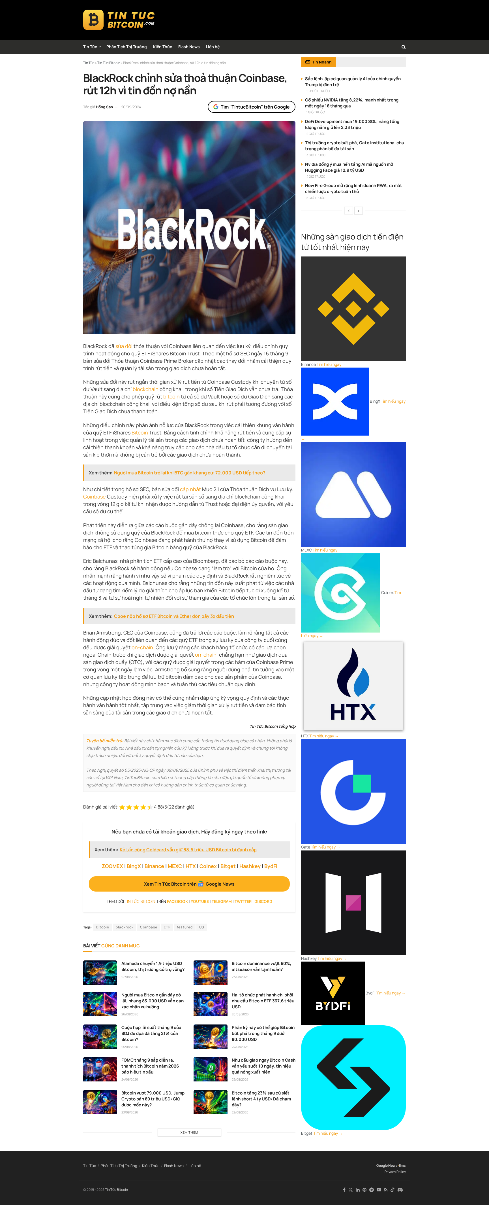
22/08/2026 (240, 1112)
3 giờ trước (315, 155)
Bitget (228, 866)
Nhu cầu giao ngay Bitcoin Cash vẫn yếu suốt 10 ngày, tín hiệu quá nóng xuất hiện (263, 1066)
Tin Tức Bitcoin (116, 1189)
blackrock (125, 927)
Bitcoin (140, 432)
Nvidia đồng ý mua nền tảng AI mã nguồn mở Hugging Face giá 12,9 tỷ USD (349, 167)
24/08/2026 (240, 1047)
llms (402, 1165)
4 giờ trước (315, 176)
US (201, 927)
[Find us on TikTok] (392, 1190)
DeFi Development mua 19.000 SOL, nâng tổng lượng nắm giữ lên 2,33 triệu (352, 124)
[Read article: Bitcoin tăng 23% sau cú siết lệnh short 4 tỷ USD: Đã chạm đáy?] (211, 1102)
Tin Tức (90, 46)
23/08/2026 (240, 1079)
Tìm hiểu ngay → (331, 364)
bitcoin (171, 396)
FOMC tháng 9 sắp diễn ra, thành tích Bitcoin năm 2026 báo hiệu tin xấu (150, 1066)
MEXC (175, 866)
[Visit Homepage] (119, 20)
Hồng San (104, 106)
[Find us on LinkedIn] (358, 1190)
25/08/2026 (129, 1047)
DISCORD (263, 901)
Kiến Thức (162, 46)
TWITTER (243, 901)
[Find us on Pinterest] (364, 1190)
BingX (134, 866)
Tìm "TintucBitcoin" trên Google (255, 107)
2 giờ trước (315, 133)
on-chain (142, 647)
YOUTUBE (200, 901)
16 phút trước (318, 91)
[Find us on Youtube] (379, 1190)
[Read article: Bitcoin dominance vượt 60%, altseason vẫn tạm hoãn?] (211, 972)
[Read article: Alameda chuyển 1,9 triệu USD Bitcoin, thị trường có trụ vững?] (100, 972)
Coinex (208, 866)
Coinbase (94, 496)
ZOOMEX (112, 866)
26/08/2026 (129, 1014)
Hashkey (250, 866)
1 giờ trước (315, 112)
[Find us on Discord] (400, 1190)
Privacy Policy (395, 1171)
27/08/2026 (129, 977)
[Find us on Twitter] (350, 1190)
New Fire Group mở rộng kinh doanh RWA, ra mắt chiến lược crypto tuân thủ (353, 188)
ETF (167, 927)
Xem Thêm (189, 1132)
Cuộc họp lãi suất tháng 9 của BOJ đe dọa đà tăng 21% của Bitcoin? (151, 1033)
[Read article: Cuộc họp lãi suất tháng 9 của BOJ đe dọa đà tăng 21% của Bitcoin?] (100, 1036)
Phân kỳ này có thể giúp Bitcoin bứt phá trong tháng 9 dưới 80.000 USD (263, 1033)
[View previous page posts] (348, 211)
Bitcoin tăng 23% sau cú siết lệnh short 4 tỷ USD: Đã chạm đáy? (261, 1099)
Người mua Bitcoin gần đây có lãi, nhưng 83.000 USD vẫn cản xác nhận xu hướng (152, 1001)
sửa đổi (123, 346)
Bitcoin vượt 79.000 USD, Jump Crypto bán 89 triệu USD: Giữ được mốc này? (153, 1099)
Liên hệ (213, 46)
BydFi (270, 866)
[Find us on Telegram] (371, 1190)
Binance (154, 866)
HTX (191, 866)
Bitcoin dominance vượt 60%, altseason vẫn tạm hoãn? (261, 966)
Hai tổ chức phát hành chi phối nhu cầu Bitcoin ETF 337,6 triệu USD (263, 1001)
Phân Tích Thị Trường (126, 46)
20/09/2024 (131, 106)
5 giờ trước (315, 198)
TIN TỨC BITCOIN (140, 901)
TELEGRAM (222, 901)
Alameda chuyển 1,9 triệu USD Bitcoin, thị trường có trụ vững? (153, 966)
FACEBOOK (177, 901)
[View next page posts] (358, 211)
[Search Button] (404, 47)
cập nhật (190, 489)
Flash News (189, 46)
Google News (387, 1165)
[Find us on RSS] (386, 1190)
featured (185, 927)
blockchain (145, 389)
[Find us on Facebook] (344, 1190)
